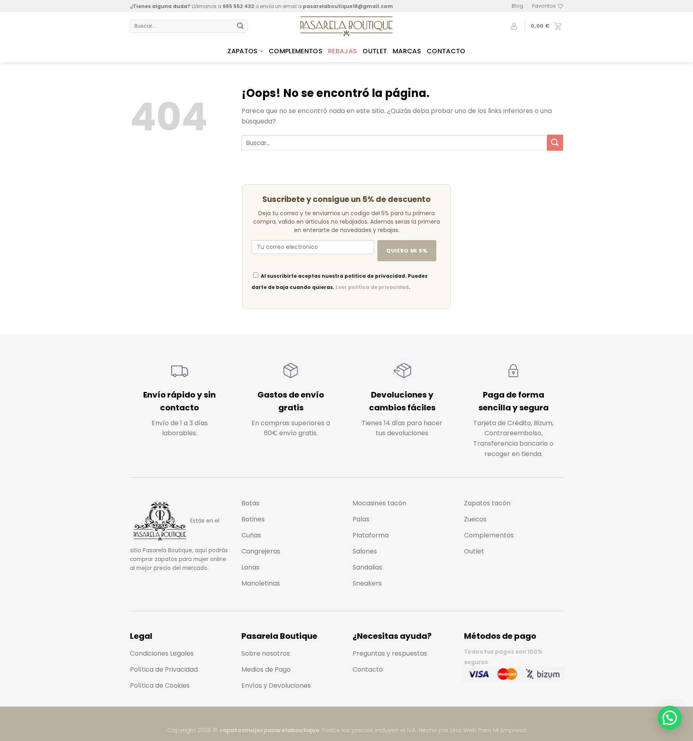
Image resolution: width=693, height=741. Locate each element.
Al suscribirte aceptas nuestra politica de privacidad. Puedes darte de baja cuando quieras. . (339, 282)
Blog (517, 5)
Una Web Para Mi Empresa (488, 730)
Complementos (295, 51)
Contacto (446, 51)
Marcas (407, 51)
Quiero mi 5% (407, 250)
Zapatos (242, 51)
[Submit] (240, 26)
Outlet (375, 51)
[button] (670, 718)
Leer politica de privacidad (372, 287)
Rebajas (342, 51)
